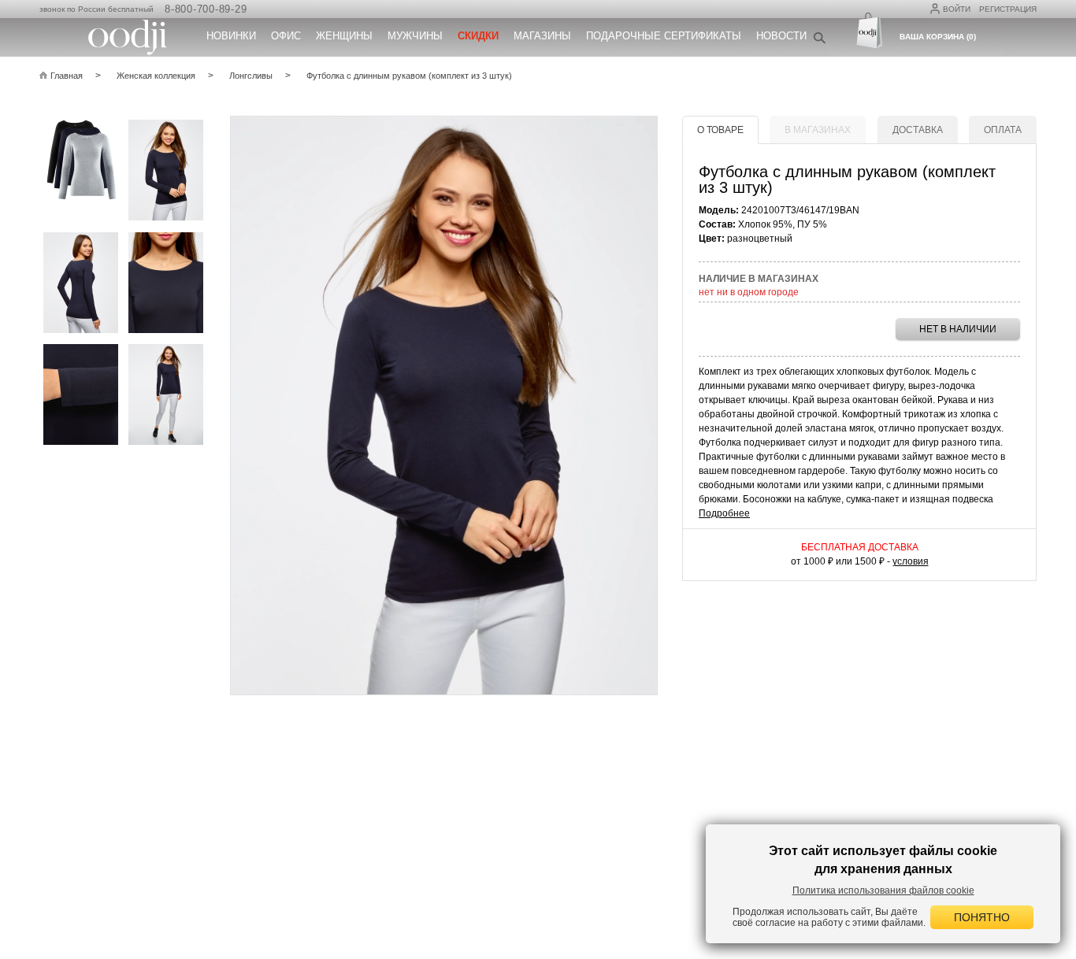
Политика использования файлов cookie (883, 890)
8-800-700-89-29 (206, 9)
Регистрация (1008, 9)
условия (910, 561)
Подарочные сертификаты (663, 36)
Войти (956, 9)
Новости (781, 36)
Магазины (542, 36)
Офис (286, 36)
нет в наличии (957, 329)
